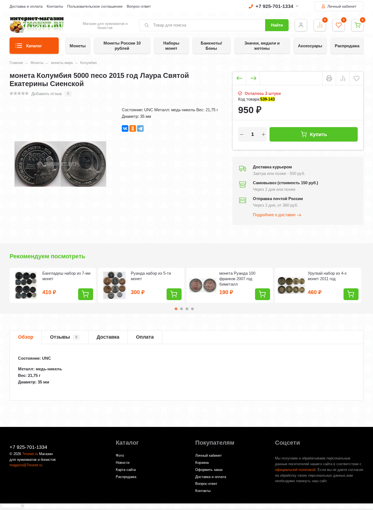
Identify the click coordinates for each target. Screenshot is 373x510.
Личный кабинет (341, 6)
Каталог (34, 45)
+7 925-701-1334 (274, 6)
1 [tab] (176, 309)
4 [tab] (192, 309)
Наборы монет (171, 46)
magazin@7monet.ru (26, 465)
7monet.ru (30, 454)
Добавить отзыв (46, 93)
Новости (122, 463)
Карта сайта (126, 470)
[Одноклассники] (132, 128)
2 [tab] (181, 309)
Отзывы (63, 337)
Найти (277, 25)
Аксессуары (310, 45)
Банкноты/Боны (211, 46)
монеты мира (62, 63)
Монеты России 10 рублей (122, 46)
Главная (16, 63)
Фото (120, 455)
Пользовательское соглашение (95, 6)
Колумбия (88, 63)
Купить (318, 134)
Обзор (25, 337)
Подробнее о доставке (274, 214)
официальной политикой (295, 470)
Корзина (202, 463)
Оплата (145, 337)
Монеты (78, 45)
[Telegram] (140, 128)
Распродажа (347, 45)
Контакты (55, 6)
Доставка (108, 337)
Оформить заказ (209, 470)
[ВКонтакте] (125, 128)
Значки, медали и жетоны (262, 46)
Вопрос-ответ (139, 6)
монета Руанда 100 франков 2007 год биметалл (237, 278)
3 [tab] (187, 309)
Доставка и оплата (26, 6)
